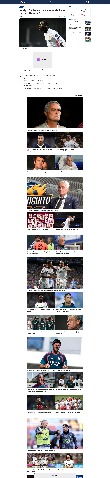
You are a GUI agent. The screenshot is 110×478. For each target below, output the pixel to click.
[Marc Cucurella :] (88, 39)
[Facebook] (78, 2)
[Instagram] (83, 2)
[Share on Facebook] (61, 16)
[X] (80, 2)
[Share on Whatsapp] (20, 78)
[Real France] (26, 2)
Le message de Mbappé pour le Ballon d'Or (76, 32)
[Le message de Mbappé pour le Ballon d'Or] (88, 34)
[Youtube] (85, 15)
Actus (21, 7)
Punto (20, 16)
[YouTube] (81, 2)
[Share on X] (63, 16)
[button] (77, 2)
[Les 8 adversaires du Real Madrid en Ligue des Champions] (88, 23)
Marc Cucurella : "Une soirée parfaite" (75, 38)
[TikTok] (84, 2)
